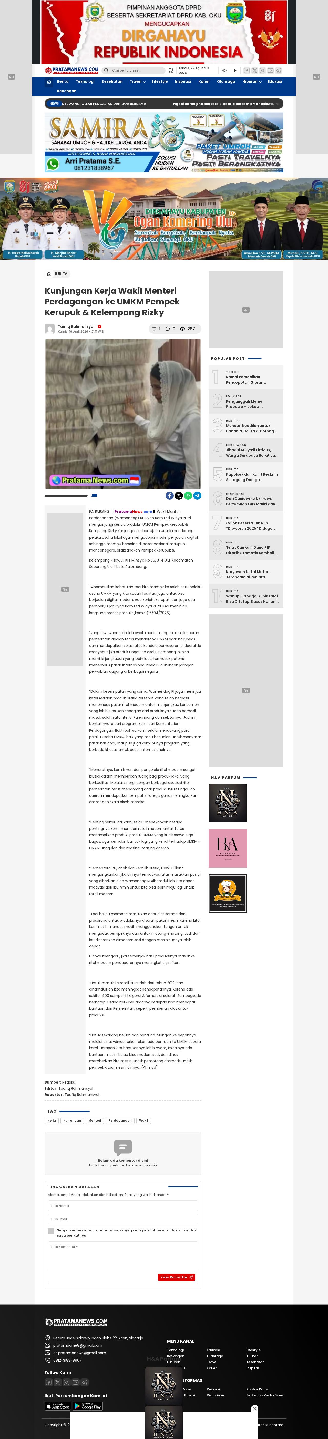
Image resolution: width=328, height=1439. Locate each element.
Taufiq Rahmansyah (77, 326)
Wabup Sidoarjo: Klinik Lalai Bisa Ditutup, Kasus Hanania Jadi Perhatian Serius (252, 599)
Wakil (143, 1120)
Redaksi (69, 1082)
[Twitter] (254, 70)
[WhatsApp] (188, 496)
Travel (135, 81)
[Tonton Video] (235, 70)
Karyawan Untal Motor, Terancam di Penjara (248, 574)
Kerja (51, 1120)
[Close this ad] (254, 1408)
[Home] (49, 82)
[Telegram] (278, 70)
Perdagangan (120, 1120)
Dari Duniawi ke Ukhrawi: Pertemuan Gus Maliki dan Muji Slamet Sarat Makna (250, 501)
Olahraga (226, 81)
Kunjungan (72, 1120)
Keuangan (66, 91)
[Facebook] (246, 70)
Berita (63, 81)
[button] (173, 70)
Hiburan (250, 81)
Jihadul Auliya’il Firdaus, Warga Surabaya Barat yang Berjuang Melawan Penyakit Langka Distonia (253, 452)
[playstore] (88, 1409)
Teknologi (85, 81)
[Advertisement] (246, 690)
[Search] (106, 70)
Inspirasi (183, 81)
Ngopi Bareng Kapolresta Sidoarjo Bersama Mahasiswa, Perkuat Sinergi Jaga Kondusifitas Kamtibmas (230, 103)
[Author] (50, 329)
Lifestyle (160, 81)
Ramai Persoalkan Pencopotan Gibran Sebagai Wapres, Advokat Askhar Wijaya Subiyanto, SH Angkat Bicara (253, 379)
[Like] (154, 329)
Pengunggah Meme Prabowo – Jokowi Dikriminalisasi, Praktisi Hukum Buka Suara (248, 404)
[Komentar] (168, 329)
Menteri (94, 1120)
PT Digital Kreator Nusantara (258, 1424)
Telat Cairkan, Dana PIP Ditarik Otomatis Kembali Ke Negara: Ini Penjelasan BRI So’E (253, 550)
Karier (204, 81)
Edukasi (275, 81)
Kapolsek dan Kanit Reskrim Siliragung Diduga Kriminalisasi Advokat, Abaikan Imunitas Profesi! (252, 477)
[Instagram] (262, 70)
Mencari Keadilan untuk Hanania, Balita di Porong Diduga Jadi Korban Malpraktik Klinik (250, 428)
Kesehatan (112, 81)
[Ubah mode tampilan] (223, 70)
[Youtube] (270, 70)
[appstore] (58, 1409)
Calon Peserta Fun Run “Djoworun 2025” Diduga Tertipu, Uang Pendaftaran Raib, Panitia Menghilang (251, 526)
